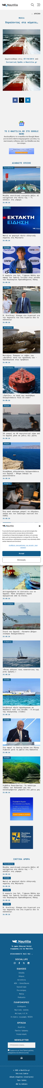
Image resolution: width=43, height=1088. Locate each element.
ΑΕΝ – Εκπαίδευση (21, 983)
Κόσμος (21, 976)
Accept (21, 554)
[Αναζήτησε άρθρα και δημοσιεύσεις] (32, 4)
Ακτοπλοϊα (21, 980)
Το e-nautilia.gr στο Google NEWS (21, 132)
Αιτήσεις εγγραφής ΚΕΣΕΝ (21, 1017)
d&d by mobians (21, 1084)
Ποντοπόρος (21, 990)
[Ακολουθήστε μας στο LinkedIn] (28, 963)
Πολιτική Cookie (21, 1073)
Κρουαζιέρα (21, 987)
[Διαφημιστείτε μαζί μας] (21, 151)
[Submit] (21, 1058)
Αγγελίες (21, 1027)
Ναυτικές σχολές (21, 1010)
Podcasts (21, 997)
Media (21, 18)
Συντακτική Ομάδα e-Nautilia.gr (21, 62)
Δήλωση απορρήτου (16, 1077)
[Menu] (38, 5)
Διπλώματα (21, 1006)
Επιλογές (21, 560)
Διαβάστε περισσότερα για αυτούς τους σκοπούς (23, 546)
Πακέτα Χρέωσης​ (21, 1030)
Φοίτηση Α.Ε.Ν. (21, 1013)
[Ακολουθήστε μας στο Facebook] (19, 963)
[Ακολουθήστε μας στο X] (24, 963)
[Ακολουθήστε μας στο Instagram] (15, 963)
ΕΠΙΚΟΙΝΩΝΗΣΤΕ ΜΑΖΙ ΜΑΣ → (21, 954)
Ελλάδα (21, 973)
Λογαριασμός (21, 1034)
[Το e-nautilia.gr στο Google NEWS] (21, 123)
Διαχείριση (28, 1077)
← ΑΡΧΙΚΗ (35, 13)
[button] (39, 526)
